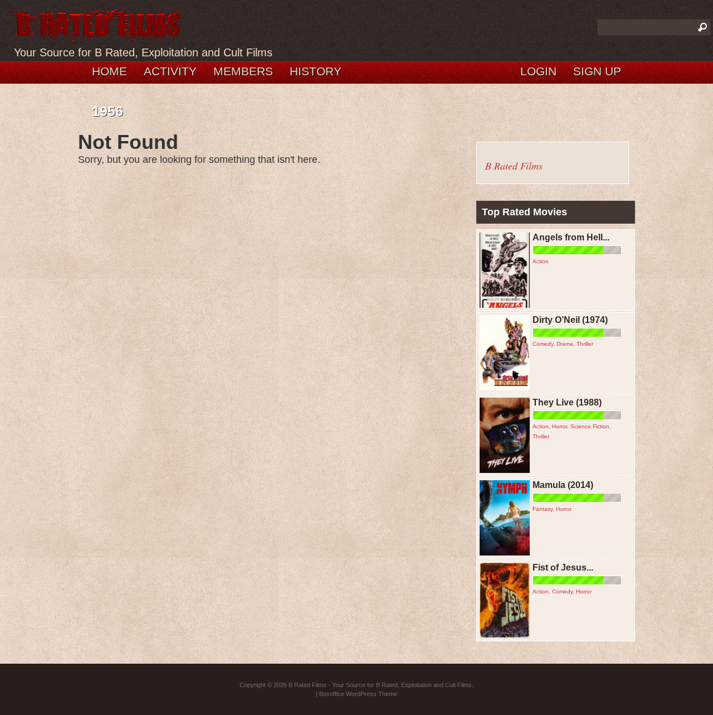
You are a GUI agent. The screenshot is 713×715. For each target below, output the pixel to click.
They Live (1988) (567, 402)
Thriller (585, 344)
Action (541, 261)
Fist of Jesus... (563, 567)
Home (109, 71)
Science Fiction (589, 426)
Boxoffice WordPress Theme (358, 693)
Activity (170, 71)
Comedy (543, 344)
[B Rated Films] (99, 36)
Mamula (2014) (563, 485)
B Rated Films (514, 165)
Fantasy (543, 509)
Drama (564, 344)
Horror (559, 426)
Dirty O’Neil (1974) (570, 320)
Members (243, 71)
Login (538, 71)
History (315, 71)
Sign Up (597, 71)
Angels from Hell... (571, 237)
